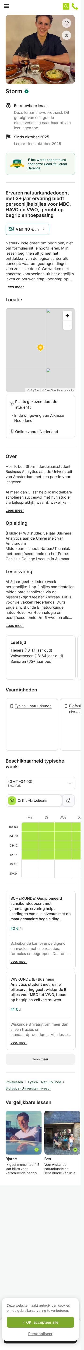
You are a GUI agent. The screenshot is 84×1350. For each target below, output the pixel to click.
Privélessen (14, 1082)
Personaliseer (40, 1333)
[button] (66, 23)
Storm (14, 91)
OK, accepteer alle (41, 1322)
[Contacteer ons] (75, 6)
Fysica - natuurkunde (33, 706)
